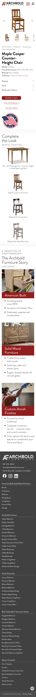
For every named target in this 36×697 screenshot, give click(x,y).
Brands (4, 487)
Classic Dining (6, 632)
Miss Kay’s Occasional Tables (11, 646)
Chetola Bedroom (8, 626)
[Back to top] (32, 689)
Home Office (6, 504)
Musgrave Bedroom (8, 619)
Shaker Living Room (8, 559)
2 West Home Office (9, 546)
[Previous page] (4, 21)
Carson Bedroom (7, 577)
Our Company (8, 266)
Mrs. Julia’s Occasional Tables (12, 649)
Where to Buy (11, 98)
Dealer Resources (8, 681)
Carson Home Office (9, 604)
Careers (4, 667)
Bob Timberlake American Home (15, 611)
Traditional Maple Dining (8, 49)
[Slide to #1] (7, 38)
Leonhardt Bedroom (9, 622)
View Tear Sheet (11, 108)
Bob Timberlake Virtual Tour (11, 674)
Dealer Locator (7, 684)
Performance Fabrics (9, 90)
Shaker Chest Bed (8, 522)
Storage (4, 508)
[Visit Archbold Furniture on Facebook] (5, 477)
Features (5, 81)
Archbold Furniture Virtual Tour (12, 670)
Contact (4, 677)
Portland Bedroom (8, 532)
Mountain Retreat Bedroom (11, 629)
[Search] (33, 4)
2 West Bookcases (8, 553)
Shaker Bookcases (8, 549)
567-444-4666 (8, 464)
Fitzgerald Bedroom (8, 615)
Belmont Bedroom (8, 587)
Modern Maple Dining (9, 594)
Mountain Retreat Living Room (12, 653)
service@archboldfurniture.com (13, 467)
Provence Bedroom (8, 581)
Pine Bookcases (7, 556)
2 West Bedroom (7, 529)
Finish (4, 85)
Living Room (6, 501)
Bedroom (5, 494)
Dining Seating (27, 47)
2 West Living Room (8, 563)
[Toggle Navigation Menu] (28, 4)
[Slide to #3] (26, 38)
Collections (6, 491)
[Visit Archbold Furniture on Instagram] (10, 477)
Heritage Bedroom (8, 526)
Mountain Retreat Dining (10, 636)
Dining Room (17, 47)
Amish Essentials (6, 47)
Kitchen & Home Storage (10, 566)
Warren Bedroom (8, 584)
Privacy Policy (27, 694)
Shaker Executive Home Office (12, 542)
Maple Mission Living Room (11, 598)
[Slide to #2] (16, 38)
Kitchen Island (6, 639)
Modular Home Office (9, 539)
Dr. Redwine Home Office (11, 643)
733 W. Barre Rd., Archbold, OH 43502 (16, 471)
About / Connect (8, 660)
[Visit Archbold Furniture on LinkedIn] (16, 477)
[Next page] (32, 21)
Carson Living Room (9, 601)
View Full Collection (11, 103)
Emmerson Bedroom (9, 536)
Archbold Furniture (9, 515)
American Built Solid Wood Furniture (16, 483)
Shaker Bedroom (7, 519)
